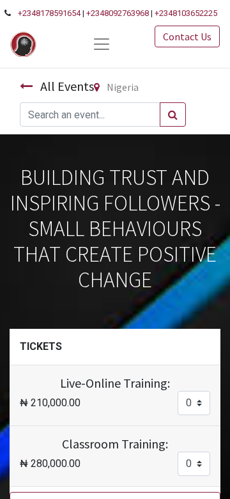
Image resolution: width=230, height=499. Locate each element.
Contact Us (187, 36)
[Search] (173, 114)
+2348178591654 (49, 13)
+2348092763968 (117, 13)
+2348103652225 (186, 13)
